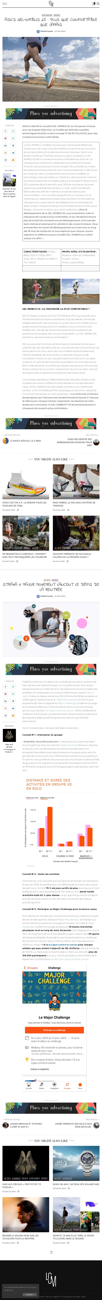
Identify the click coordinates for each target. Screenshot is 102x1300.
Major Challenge (67, 703)
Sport (57, 15)
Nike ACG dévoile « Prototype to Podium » (9, 748)
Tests (35, 548)
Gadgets (67, 1178)
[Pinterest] (5, 138)
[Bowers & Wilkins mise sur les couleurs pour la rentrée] (25, 1214)
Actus (7, 497)
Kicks (25, 1178)
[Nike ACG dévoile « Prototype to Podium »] (9, 735)
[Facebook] (5, 131)
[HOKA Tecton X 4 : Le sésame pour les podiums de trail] (25, 481)
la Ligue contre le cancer (60, 710)
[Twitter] (13, 131)
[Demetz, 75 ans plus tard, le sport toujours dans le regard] (9, 179)
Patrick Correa (47, 31)
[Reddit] (5, 153)
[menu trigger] (5, 3)
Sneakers (47, 15)
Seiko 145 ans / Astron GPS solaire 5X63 (76, 1184)
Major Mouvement (66, 699)
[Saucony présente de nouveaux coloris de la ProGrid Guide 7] (76, 533)
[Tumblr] (13, 146)
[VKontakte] (13, 153)
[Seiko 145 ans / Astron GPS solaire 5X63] (76, 1163)
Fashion (66, 548)
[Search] (98, 3)
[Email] (13, 160)
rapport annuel (68, 745)
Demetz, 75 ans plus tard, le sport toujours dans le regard (9, 192)
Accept (29, 1294)
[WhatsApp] (13, 138)
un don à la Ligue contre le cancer (70, 959)
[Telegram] (5, 160)
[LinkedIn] (5, 146)
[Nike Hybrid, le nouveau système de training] (76, 481)
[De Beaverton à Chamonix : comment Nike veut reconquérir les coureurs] (25, 533)
